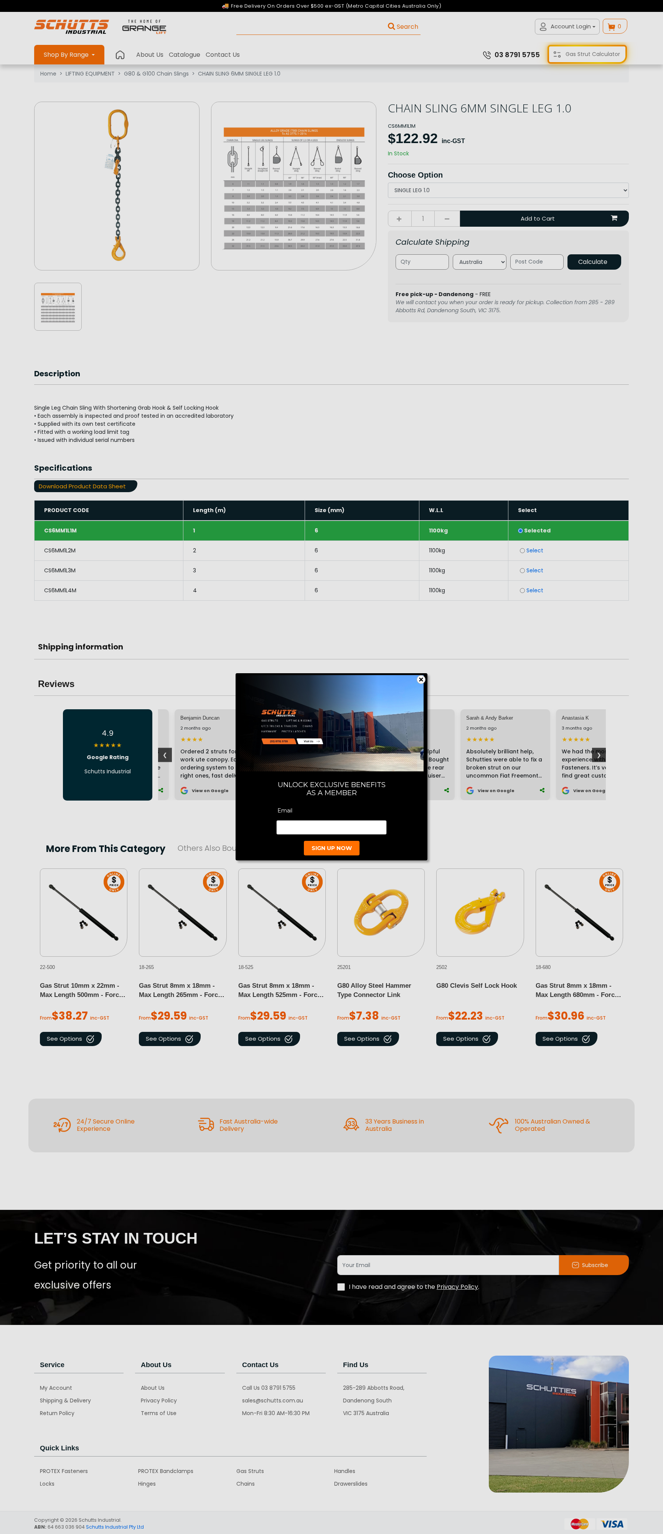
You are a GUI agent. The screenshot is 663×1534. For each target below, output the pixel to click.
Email (284, 810)
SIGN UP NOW (332, 848)
